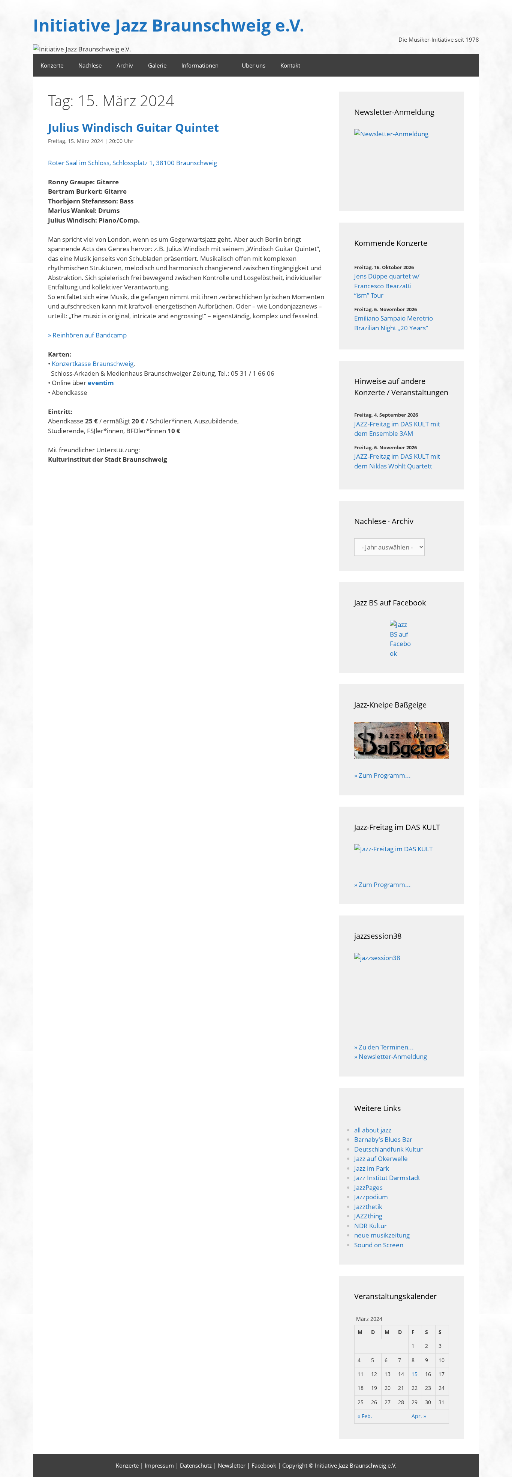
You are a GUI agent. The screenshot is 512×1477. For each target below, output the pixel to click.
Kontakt (290, 65)
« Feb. (365, 1416)
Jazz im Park (371, 1168)
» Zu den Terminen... (384, 1047)
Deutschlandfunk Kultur (388, 1149)
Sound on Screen (378, 1245)
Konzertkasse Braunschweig (92, 363)
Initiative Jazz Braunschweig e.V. (168, 25)
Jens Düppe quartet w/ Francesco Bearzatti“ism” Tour (386, 286)
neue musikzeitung (382, 1235)
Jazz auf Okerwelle (381, 1158)
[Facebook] (469, 65)
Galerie (157, 65)
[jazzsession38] (401, 993)
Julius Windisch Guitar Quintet (133, 127)
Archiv (125, 65)
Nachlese (90, 65)
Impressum (159, 1465)
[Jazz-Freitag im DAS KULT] (401, 857)
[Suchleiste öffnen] (448, 65)
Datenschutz (196, 1465)
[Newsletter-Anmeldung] (401, 162)
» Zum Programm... (382, 775)
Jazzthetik (368, 1206)
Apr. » (419, 1416)
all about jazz (372, 1130)
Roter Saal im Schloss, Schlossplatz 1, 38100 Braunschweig (132, 162)
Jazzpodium (371, 1196)
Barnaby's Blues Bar (383, 1139)
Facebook (264, 1465)
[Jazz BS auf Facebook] (401, 639)
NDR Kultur (370, 1225)
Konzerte (51, 65)
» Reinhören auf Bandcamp (87, 335)
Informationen (200, 65)
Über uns (253, 65)
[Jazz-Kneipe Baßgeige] (401, 756)
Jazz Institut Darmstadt (387, 1177)
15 (415, 1374)
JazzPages (368, 1187)
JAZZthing (368, 1216)
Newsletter (232, 1465)
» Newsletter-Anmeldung (390, 1056)
